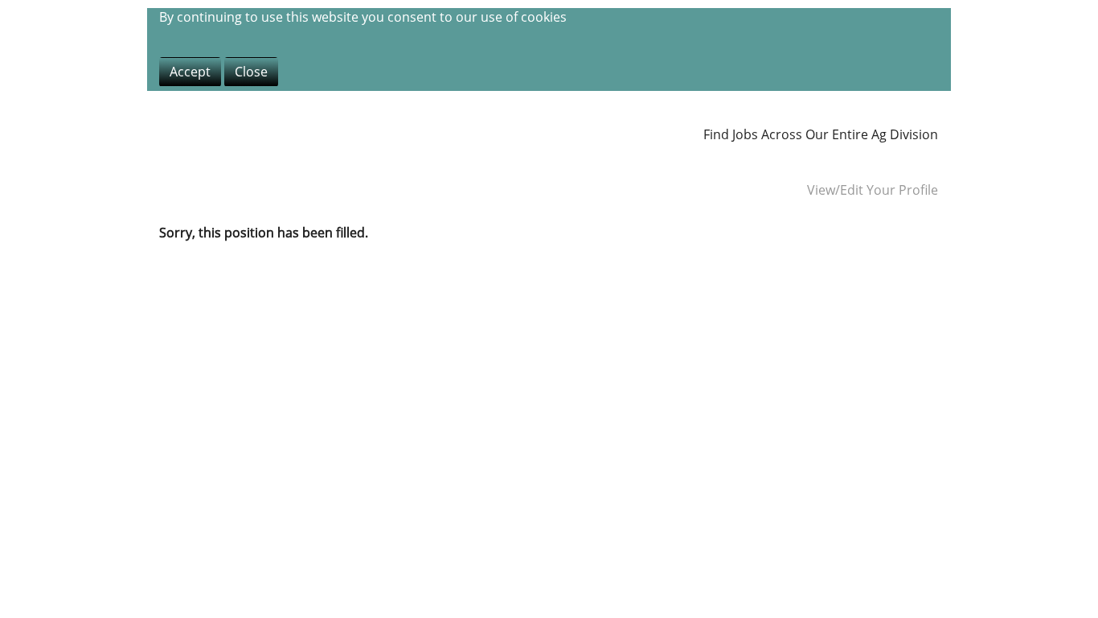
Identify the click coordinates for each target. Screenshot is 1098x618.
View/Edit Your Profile (872, 190)
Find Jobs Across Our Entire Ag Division (820, 134)
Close (251, 71)
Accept (190, 71)
